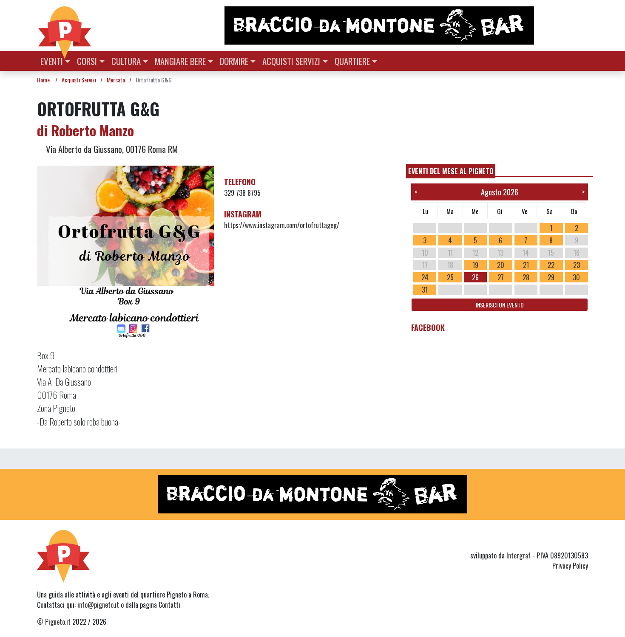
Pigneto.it (58, 622)
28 (526, 277)
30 (576, 277)
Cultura (126, 61)
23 (576, 265)
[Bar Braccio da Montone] (405, 25)
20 (500, 265)
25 (450, 277)
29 (551, 277)
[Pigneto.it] (64, 25)
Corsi (87, 61)
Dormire (234, 61)
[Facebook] (582, 540)
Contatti (169, 605)
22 (551, 265)
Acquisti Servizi (291, 61)
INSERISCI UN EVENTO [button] (500, 304)
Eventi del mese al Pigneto (450, 171)
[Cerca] (583, 60)
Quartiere (352, 61)
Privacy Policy (570, 566)
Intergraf (518, 555)
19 (475, 265)
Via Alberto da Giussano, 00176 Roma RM (111, 148)
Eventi (51, 61)
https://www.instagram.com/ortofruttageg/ (281, 225)
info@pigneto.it (98, 605)
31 (425, 290)
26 (475, 277)
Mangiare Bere (180, 61)
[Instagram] (566, 540)
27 (500, 277)
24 (425, 277)
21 (526, 265)
